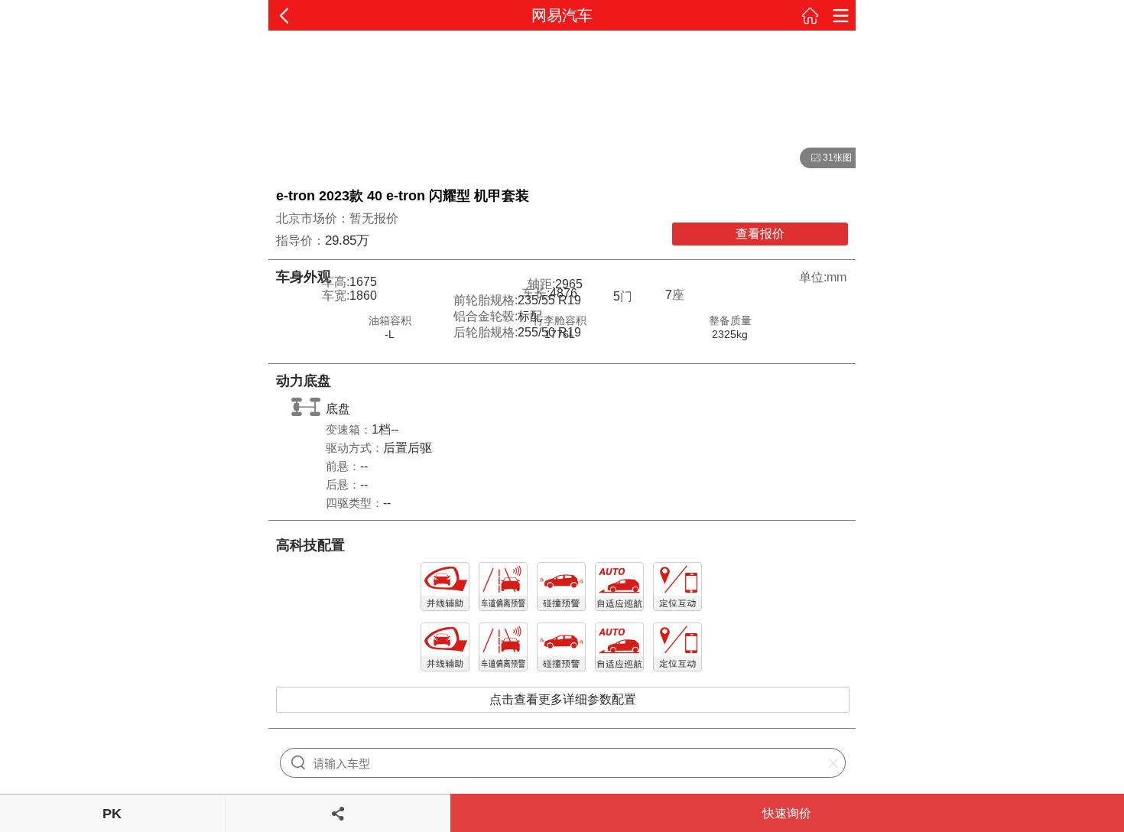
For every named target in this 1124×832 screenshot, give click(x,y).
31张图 (826, 158)
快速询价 (786, 813)
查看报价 (760, 233)
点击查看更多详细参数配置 (562, 699)
